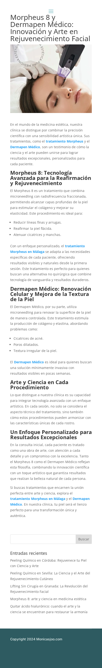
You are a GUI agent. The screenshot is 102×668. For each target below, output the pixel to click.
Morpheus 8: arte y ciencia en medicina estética (48, 599)
